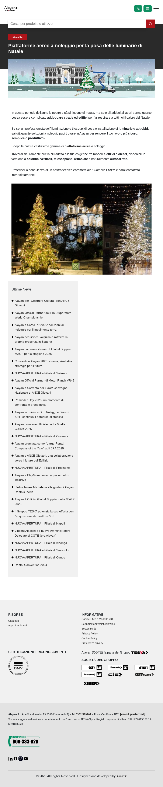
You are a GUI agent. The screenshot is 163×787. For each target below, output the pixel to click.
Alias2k (122, 776)
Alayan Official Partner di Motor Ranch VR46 (44, 380)
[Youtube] (26, 758)
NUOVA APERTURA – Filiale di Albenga (41, 542)
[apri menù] (156, 9)
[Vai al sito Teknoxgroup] (92, 674)
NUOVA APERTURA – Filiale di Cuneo (40, 557)
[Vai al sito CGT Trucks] (145, 674)
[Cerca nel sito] (150, 24)
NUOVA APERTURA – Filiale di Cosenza (41, 436)
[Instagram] (21, 758)
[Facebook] (15, 758)
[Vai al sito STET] (145, 667)
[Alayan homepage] (11, 8)
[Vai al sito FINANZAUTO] (118, 667)
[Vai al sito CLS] (118, 674)
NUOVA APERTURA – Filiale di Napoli (40, 523)
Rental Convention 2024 (31, 565)
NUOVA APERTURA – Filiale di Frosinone (42, 467)
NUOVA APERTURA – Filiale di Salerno (41, 373)
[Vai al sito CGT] (92, 667)
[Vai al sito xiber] (92, 683)
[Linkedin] (10, 758)
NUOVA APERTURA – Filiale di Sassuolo (42, 550)
